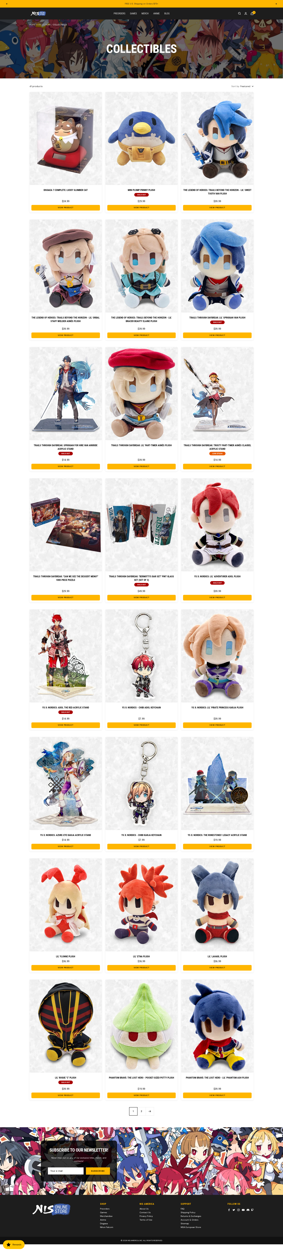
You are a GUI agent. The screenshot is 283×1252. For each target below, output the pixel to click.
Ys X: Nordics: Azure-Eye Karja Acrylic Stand (65, 835)
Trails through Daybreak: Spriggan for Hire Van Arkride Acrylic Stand (65, 447)
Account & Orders (189, 1219)
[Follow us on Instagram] (238, 1209)
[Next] (150, 1111)
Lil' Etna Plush (141, 956)
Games (133, 13)
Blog (167, 13)
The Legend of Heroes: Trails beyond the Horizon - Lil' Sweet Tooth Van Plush (217, 192)
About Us (144, 1208)
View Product (66, 207)
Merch (145, 13)
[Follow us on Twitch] (252, 1209)
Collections (44, 24)
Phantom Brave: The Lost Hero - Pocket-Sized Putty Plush (141, 1077)
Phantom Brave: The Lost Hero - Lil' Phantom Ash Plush (217, 1077)
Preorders (119, 13)
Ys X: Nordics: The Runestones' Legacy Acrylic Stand (217, 835)
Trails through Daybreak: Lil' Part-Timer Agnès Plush (141, 445)
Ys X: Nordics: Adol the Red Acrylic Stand (65, 707)
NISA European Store (191, 1227)
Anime (156, 13)
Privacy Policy (146, 1216)
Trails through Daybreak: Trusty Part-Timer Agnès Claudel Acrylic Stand (217, 447)
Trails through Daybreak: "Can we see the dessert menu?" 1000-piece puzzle (65, 578)
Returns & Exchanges (191, 1216)
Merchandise (106, 1216)
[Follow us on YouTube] (243, 1209)
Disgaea (104, 1223)
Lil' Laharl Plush (217, 956)
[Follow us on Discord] (247, 1209)
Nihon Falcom (106, 1227)
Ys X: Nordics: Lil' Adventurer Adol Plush (217, 576)
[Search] (239, 13)
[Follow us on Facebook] (229, 1209)
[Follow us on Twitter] (233, 1209)
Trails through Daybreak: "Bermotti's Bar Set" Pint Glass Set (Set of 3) (141, 578)
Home (32, 24)
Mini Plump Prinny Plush (141, 190)
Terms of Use (146, 1219)
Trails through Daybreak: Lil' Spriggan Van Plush (217, 317)
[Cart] (252, 13)
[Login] (245, 13)
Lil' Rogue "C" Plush (65, 1077)
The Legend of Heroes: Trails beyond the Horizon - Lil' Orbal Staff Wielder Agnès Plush (66, 319)
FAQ (182, 1208)
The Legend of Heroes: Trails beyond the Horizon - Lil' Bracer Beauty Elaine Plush (141, 319)
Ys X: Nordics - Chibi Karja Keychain (141, 835)
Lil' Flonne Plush (65, 956)
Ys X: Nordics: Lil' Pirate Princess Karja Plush (217, 707)
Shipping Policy (188, 1212)
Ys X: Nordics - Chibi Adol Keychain (141, 707)
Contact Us (145, 1212)
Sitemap (185, 1223)
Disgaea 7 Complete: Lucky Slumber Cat (66, 190)
